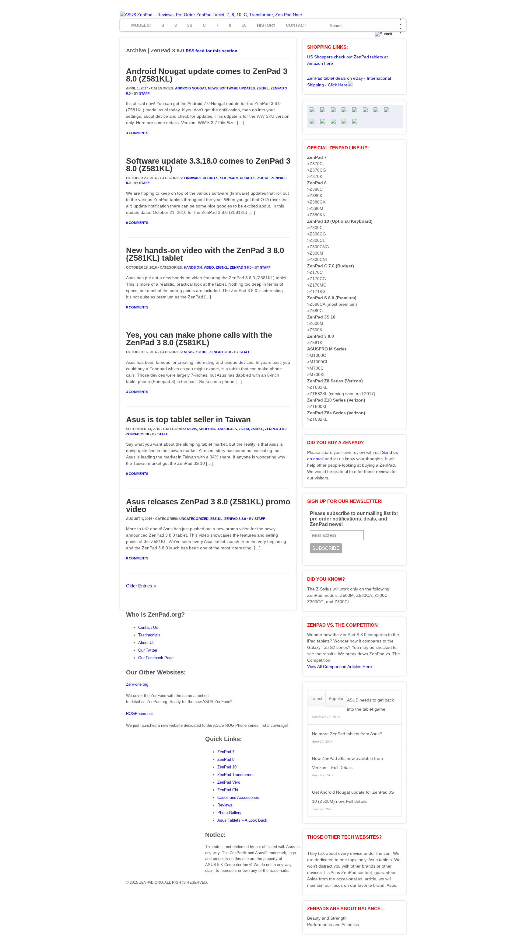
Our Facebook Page (156, 658)
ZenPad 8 (225, 759)
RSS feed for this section (211, 50)
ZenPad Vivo (228, 782)
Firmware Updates (201, 178)
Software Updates (237, 88)
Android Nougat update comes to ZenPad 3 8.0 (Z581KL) (206, 75)
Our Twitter (147, 650)
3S (189, 25)
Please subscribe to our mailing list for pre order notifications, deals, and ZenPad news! (354, 519)
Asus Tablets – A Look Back (242, 820)
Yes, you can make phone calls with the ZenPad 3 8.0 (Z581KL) (199, 338)
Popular (336, 698)
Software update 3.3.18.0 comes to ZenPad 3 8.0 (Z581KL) (208, 164)
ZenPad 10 (227, 767)
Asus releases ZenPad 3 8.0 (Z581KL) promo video (208, 505)
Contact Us (148, 627)
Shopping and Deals (218, 429)
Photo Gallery (229, 812)
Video (209, 267)
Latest (316, 698)
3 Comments (137, 133)
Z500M (244, 429)
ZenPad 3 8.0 (240, 267)
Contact (296, 25)
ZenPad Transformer (235, 774)
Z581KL (263, 88)
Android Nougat (190, 88)
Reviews (224, 805)
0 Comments (137, 223)
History (266, 25)
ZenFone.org (137, 684)
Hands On (193, 267)
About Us (146, 642)
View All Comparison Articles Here (339, 666)
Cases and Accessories (238, 797)
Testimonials (149, 635)
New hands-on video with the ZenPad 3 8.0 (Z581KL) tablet (205, 254)
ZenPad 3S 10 (137, 434)
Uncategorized (194, 518)
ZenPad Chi (227, 790)
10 (244, 25)
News (213, 88)
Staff (144, 93)
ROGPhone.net (139, 713)
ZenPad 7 (225, 752)
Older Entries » (141, 585)
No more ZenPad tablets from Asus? (347, 733)
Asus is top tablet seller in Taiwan (188, 419)
